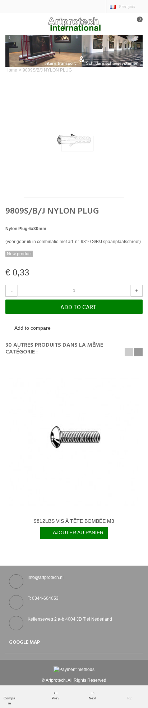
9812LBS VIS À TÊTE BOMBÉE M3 (74, 521)
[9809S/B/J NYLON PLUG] (74, 140)
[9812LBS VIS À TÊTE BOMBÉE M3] (74, 441)
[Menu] (14, 24)
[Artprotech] (74, 23)
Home (11, 70)
